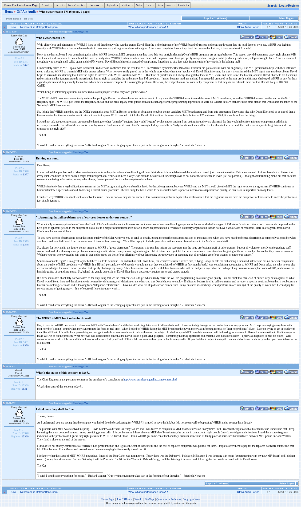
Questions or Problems (168, 499)
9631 (24, 388)
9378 (26, 244)
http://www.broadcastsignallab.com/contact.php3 (150, 379)
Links (160, 5)
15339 (25, 436)
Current (61, 5)
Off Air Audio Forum (248, 27)
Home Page (107, 499)
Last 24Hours (124, 499)
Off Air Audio (26, 11)
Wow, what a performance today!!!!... (149, 27)
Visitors (128, 5)
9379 (26, 345)
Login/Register (289, 5)
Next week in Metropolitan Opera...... (41, 27)
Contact (184, 5)
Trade (150, 5)
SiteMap (149, 499)
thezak (19, 370)
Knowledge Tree (80, 31)
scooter (19, 156)
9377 (26, 64)
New (13, 27)
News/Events (77, 5)
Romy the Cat (19, 35)
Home (9, 11)
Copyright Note (191, 499)
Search (171, 5)
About (47, 5)
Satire (139, 5)
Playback (112, 5)
